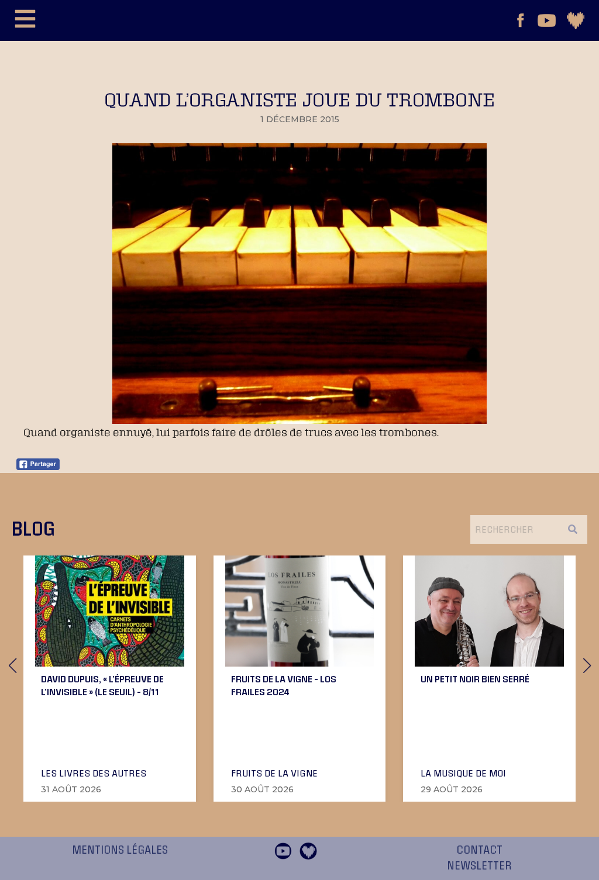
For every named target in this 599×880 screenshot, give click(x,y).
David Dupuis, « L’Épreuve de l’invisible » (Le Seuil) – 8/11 (102, 685)
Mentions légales (120, 850)
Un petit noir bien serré (475, 679)
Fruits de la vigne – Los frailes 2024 (283, 685)
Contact (479, 850)
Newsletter (479, 866)
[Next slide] (586, 665)
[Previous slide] (12, 665)
